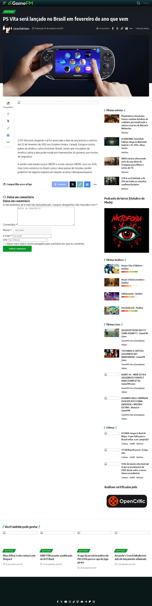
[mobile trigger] (5, 3)
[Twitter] (61, 602)
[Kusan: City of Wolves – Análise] (111, 269)
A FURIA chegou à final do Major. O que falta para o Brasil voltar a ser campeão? (135, 436)
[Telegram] (86, 602)
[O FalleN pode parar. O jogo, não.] (111, 453)
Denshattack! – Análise (132, 308)
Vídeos (124, 344)
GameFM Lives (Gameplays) (132, 340)
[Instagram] (70, 602)
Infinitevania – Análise (131, 293)
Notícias (9, 12)
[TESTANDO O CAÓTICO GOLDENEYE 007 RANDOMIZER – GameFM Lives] (111, 354)
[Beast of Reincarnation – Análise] (111, 283)
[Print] (126, 28)
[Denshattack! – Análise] (111, 311)
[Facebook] (57, 602)
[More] (131, 28)
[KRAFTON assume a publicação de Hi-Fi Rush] (57, 541)
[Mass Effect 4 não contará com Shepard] (20, 541)
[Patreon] (90, 602)
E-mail (7, 235)
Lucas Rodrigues (21, 28)
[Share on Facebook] (113, 28)
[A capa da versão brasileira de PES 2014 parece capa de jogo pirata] (94, 541)
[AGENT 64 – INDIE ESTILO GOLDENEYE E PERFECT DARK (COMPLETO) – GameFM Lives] (111, 378)
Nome (7, 230)
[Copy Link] (122, 28)
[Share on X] (117, 28)
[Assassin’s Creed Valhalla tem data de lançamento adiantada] (132, 541)
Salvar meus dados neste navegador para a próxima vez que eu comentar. (45, 243)
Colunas (124, 443)
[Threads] (94, 602)
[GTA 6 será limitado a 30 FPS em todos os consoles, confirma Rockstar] (111, 182)
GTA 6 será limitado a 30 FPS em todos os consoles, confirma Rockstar (134, 181)
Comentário (10, 224)
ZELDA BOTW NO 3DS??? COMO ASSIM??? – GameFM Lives (134, 333)
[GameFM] (20, 3)
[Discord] (82, 602)
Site (5, 239)
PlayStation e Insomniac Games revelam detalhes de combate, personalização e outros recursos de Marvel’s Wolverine (134, 122)
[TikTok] (74, 602)
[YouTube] (66, 602)
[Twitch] (78, 602)
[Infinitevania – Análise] (111, 297)
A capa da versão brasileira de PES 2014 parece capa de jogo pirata (93, 559)
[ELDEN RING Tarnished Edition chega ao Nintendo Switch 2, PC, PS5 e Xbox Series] (111, 142)
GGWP (132, 443)
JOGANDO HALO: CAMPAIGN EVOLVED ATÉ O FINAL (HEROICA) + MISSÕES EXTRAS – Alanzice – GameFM (134, 404)
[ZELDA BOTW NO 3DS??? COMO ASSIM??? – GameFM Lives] (111, 334)
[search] (138, 3)
